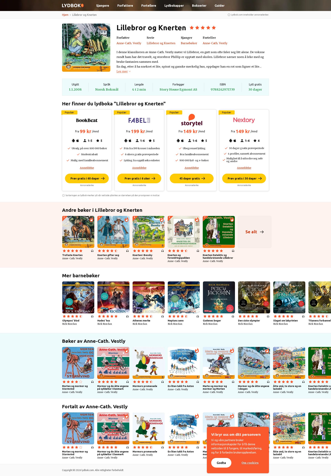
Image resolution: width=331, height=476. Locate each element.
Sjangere (102, 5)
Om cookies (250, 462)
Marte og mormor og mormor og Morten (215, 387)
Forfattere (125, 5)
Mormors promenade (145, 386)
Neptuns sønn (176, 320)
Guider (219, 5)
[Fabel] (139, 120)
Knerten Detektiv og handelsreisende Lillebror (218, 256)
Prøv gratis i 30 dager (242, 178)
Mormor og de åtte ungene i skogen (253, 387)
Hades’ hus (103, 320)
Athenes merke (141, 320)
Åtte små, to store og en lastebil (287, 387)
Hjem (65, 14)
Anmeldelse (87, 167)
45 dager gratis (189, 178)
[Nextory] (244, 120)
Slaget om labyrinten (285, 320)
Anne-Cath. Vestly (129, 43)
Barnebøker (189, 43)
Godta (221, 462)
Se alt (251, 231)
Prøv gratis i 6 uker (137, 178)
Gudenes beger (212, 320)
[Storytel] (191, 120)
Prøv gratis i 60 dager (85, 178)
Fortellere (148, 5)
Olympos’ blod (70, 320)
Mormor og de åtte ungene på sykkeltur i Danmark (113, 387)
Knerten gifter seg (108, 255)
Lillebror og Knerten (161, 43)
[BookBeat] (87, 120)
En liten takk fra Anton (181, 386)
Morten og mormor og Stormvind (75, 387)
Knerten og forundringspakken (179, 256)
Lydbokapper (174, 5)
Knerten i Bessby (142, 255)
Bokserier (199, 5)
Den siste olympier (249, 320)
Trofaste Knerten (72, 255)
